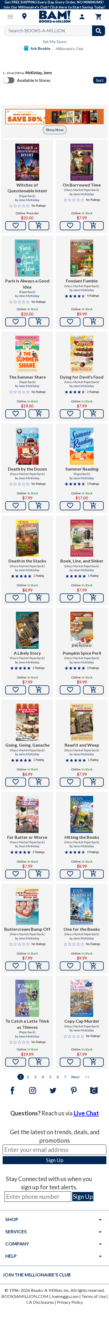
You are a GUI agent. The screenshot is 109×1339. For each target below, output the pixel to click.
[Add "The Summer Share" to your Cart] (39, 413)
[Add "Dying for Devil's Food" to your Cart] (93, 413)
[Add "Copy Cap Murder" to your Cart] (93, 1062)
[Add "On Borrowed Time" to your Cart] (93, 225)
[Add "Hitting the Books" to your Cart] (93, 874)
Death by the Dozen (27, 468)
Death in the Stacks (27, 560)
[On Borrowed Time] (82, 162)
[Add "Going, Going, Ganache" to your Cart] (39, 782)
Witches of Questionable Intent (27, 187)
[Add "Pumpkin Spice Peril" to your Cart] (93, 689)
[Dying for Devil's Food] (82, 354)
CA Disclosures (40, 1302)
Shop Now (54, 129)
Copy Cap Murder (81, 1020)
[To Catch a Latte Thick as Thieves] (27, 998)
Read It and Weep (82, 744)
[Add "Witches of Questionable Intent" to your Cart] (39, 225)
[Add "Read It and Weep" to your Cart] (93, 782)
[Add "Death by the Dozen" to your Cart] (39, 505)
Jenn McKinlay (29, 200)
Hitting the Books (82, 837)
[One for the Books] (82, 906)
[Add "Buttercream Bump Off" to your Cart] (39, 965)
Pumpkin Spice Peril (82, 652)
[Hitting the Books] (82, 814)
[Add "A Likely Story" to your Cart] (39, 689)
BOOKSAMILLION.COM (24, 1296)
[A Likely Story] (27, 630)
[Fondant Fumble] (81, 258)
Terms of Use (93, 1296)
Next (75, 1077)
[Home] (54, 17)
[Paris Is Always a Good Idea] (27, 258)
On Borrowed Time (82, 184)
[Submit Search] (98, 30)
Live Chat (86, 1113)
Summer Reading (81, 468)
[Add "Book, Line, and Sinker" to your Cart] (93, 597)
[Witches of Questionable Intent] (27, 162)
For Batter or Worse (27, 837)
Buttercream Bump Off (27, 929)
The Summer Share (27, 376)
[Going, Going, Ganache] (27, 722)
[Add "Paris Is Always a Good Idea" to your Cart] (39, 321)
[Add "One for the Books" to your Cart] (93, 965)
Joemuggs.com (65, 1296)
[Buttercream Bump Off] (27, 906)
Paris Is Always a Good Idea (27, 283)
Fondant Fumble (82, 280)
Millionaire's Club (69, 48)
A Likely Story (27, 652)
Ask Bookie (40, 48)
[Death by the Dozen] (27, 446)
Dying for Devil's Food (81, 376)
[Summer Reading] (82, 446)
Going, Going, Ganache (27, 744)
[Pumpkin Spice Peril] (82, 630)
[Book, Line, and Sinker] (82, 538)
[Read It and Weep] (82, 722)
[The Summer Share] (27, 354)
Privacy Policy (70, 1302)
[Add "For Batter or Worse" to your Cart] (39, 874)
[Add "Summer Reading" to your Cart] (93, 505)
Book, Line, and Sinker (81, 560)
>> (87, 1077)
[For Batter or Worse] (27, 814)
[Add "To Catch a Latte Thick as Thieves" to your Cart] (39, 1062)
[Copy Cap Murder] (82, 998)
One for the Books (81, 929)
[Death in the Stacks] (27, 538)
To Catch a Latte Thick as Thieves (27, 1023)
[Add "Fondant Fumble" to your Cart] (93, 321)
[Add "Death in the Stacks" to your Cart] (39, 597)
